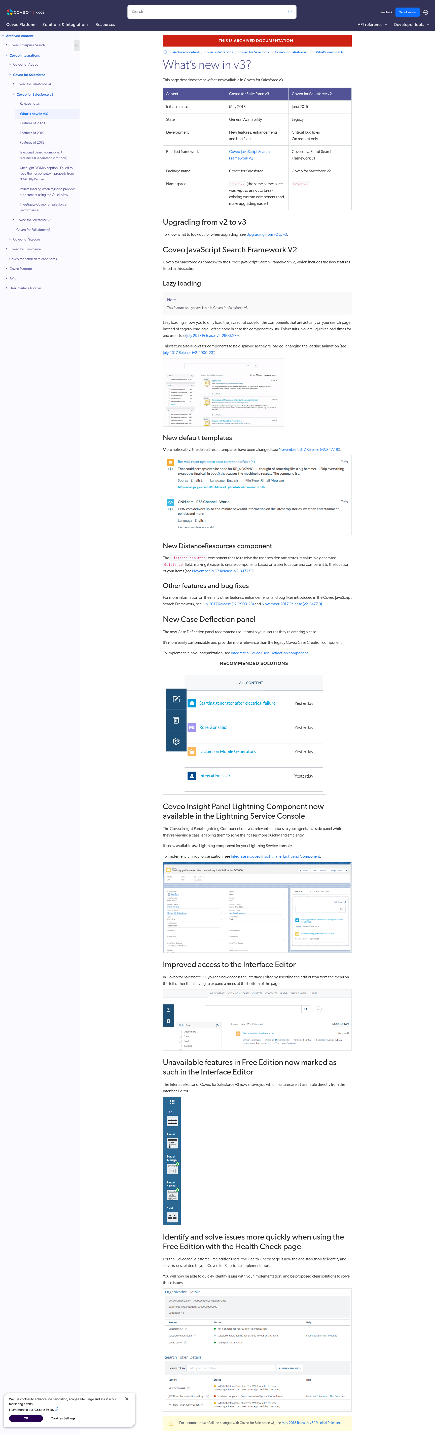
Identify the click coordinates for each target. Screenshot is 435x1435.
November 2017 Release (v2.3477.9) (309, 450)
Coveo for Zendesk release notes (33, 259)
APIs (13, 279)
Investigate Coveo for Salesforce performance (43, 207)
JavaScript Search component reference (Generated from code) (43, 155)
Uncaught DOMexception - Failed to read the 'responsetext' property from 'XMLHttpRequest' (47, 174)
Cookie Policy (44, 1410)
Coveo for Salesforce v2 (34, 220)
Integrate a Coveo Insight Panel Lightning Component (275, 857)
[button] (3, 36)
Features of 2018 (32, 143)
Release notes (30, 104)
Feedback (386, 12)
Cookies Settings (63, 1418)
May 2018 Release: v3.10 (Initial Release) (311, 1423)
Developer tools (409, 25)
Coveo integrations (25, 55)
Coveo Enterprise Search (27, 45)
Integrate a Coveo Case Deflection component (269, 653)
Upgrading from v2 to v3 (266, 235)
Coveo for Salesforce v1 (33, 230)
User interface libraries (26, 288)
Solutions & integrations (66, 25)
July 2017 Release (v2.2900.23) (212, 336)
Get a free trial (407, 12)
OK (26, 1418)
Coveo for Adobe (25, 65)
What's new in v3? (34, 114)
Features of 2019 (32, 133)
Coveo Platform (20, 25)
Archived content (19, 36)
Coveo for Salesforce (29, 75)
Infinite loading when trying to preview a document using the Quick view (47, 192)
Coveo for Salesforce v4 (34, 84)
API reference (371, 25)
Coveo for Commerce (25, 249)
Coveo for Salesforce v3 (35, 94)
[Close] (126, 1398)
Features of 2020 (32, 123)
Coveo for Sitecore (26, 240)
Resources (105, 25)
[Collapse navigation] (77, 45)
